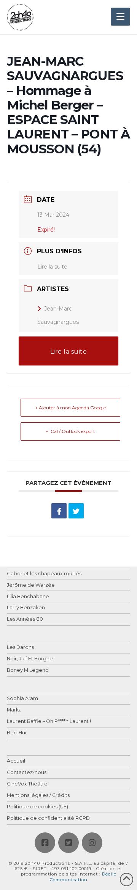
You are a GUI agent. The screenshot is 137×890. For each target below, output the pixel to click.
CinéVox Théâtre (27, 784)
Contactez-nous (26, 772)
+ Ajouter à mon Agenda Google (70, 407)
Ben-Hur (17, 733)
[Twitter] (68, 842)
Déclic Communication (83, 876)
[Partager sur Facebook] (59, 510)
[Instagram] (92, 842)
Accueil (16, 761)
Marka (14, 710)
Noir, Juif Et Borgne (30, 659)
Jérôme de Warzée (31, 585)
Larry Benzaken (26, 607)
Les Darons (20, 647)
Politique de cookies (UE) (37, 807)
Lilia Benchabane (28, 596)
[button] (120, 17)
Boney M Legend (28, 670)
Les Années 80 (25, 619)
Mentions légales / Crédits (38, 795)
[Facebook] (45, 842)
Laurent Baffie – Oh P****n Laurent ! (49, 721)
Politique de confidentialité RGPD (48, 818)
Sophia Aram (22, 698)
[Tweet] (76, 510)
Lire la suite (52, 266)
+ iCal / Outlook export (70, 431)
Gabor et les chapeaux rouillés (44, 573)
